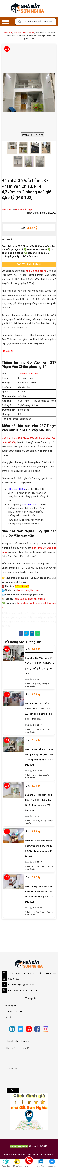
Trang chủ (7, 33)
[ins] (51, 1029)
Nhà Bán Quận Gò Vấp (24, 33)
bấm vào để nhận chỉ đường (30, 598)
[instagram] (45, 1029)
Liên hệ (8, 1017)
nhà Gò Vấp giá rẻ (36, 270)
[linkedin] (12, 1029)
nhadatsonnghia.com (27, 590)
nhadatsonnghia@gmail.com (21, 985)
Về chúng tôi (10, 1006)
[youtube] (28, 1029)
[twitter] (20, 1029)
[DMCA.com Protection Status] (19, 1146)
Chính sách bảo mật (13, 1011)
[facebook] (37, 1029)
